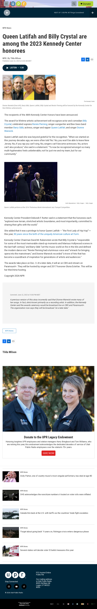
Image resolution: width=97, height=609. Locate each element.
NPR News (7, 28)
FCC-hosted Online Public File (43, 574)
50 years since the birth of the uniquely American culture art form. (46, 234)
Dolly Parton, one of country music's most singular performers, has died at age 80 (56, 476)
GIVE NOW (48, 453)
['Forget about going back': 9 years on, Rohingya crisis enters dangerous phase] (11, 532)
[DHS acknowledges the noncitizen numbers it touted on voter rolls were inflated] (11, 495)
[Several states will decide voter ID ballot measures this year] (11, 551)
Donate (87, 4)
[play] (7, 12)
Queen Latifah (58, 127)
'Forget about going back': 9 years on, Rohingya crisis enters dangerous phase (54, 531)
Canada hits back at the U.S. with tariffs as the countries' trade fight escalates (54, 513)
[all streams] (93, 13)
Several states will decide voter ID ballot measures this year (47, 550)
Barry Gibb (18, 127)
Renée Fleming (39, 124)
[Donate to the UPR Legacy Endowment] (48, 399)
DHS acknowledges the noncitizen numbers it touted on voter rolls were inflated (55, 494)
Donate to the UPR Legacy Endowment (48, 437)
